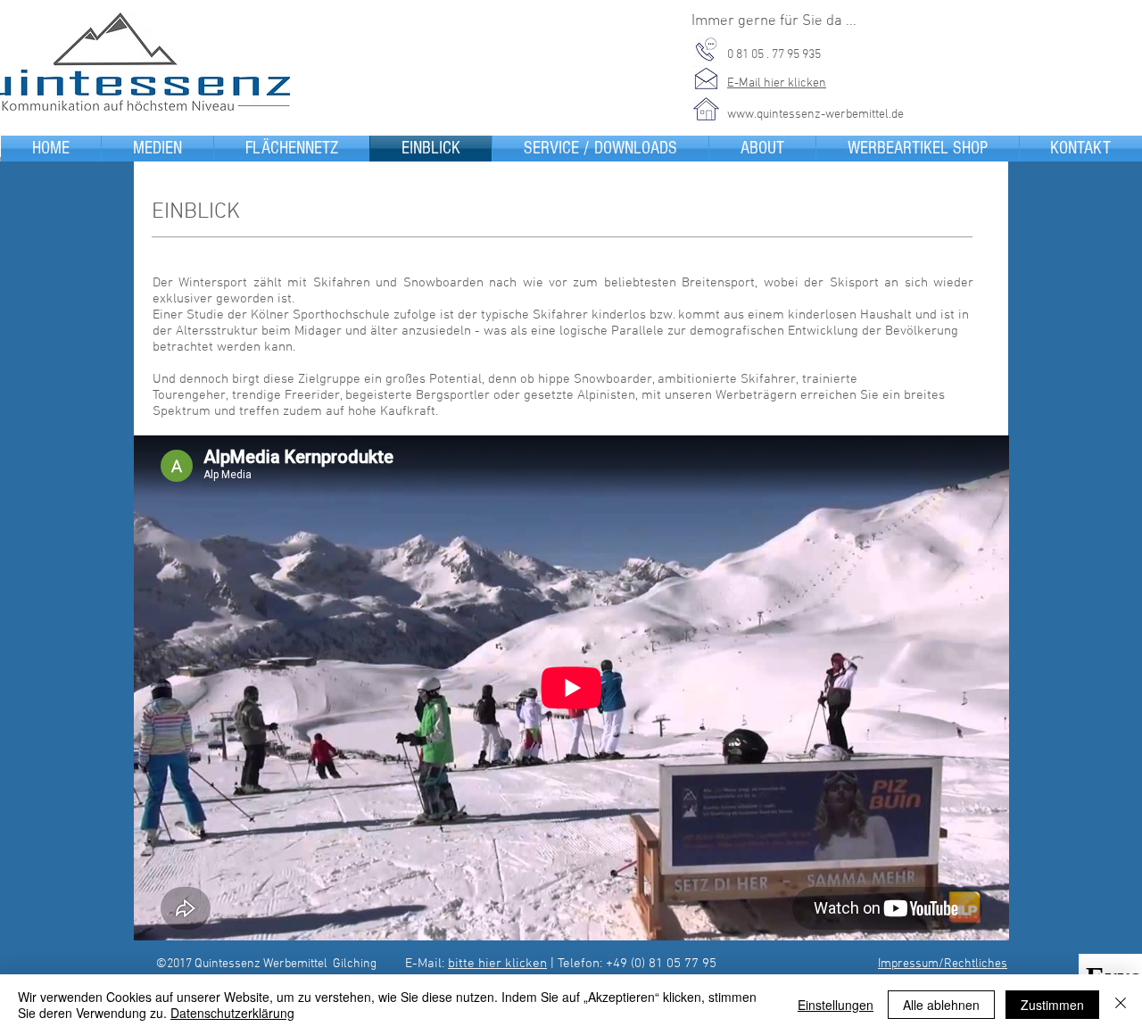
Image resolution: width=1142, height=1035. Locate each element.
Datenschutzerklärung (232, 1013)
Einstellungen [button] (835, 1005)
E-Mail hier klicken (776, 83)
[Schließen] (1120, 1005)
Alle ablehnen (941, 1005)
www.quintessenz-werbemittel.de (815, 114)
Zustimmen (1052, 1005)
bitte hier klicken (497, 964)
